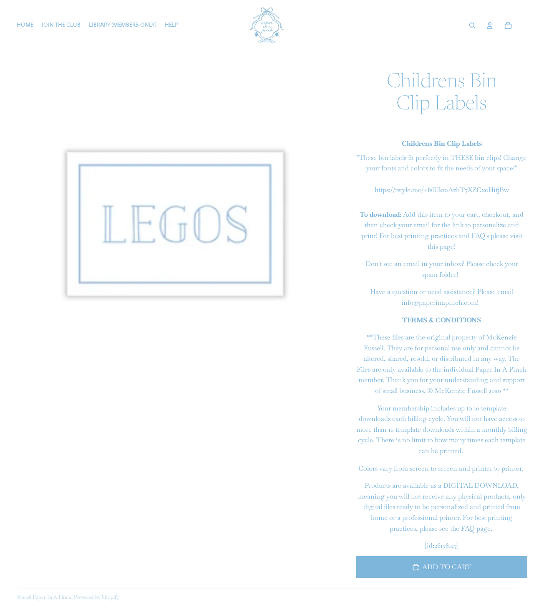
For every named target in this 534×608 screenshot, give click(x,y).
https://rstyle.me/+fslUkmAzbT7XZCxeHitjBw (442, 189)
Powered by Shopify (96, 597)
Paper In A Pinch (52, 597)
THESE (462, 157)
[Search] (472, 25)
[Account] (490, 25)
